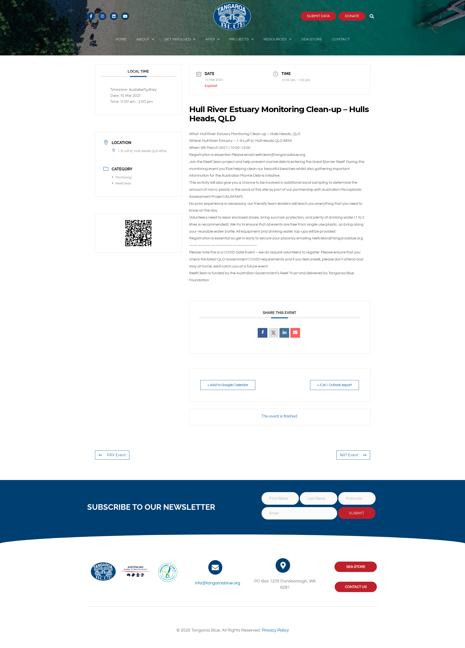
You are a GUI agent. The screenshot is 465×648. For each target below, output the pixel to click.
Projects (239, 39)
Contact (341, 39)
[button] (372, 16)
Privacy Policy (275, 630)
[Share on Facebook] (262, 333)
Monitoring (123, 177)
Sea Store (311, 39)
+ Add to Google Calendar (227, 385)
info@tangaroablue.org (217, 583)
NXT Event (349, 455)
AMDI (210, 39)
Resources (275, 39)
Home (121, 39)
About (142, 39)
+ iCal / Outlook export (334, 385)
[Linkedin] (284, 333)
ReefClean (123, 183)
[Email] (295, 333)
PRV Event (116, 455)
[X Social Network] (273, 333)
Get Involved (177, 39)
